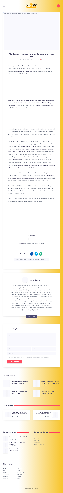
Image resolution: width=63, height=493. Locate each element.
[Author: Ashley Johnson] (25, 280)
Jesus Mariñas (28, 243)
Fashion (19, 476)
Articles (19, 478)
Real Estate (20, 474)
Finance (5, 472)
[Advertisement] (31, 88)
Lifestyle (19, 468)
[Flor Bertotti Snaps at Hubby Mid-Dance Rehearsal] (5, 444)
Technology (6, 474)
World (4, 470)
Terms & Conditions (39, 444)
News (4, 468)
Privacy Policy (37, 441)
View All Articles (31, 316)
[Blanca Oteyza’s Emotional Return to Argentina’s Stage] (5, 450)
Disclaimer (37, 442)
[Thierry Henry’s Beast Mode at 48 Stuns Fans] (5, 438)
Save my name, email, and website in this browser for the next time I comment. (29, 357)
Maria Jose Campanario (38, 243)
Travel (18, 470)
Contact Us (37, 439)
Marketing (5, 478)
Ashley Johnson (35, 280)
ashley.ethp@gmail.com (34, 310)
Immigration (20, 472)
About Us (36, 437)
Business (5, 476)
